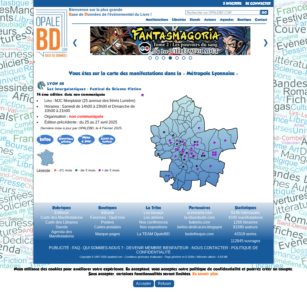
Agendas (227, 20)
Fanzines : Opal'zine (107, 217)
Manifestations (157, 20)
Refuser (164, 283)
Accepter (143, 283)
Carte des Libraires (61, 222)
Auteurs (210, 20)
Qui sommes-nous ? (103, 248)
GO (264, 12)
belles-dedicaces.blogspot (199, 227)
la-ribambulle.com (199, 217)
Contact (261, 20)
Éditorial (61, 213)
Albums (107, 213)
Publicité (59, 248)
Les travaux (153, 213)
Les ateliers (153, 217)
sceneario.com (199, 213)
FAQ (76, 248)
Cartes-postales (107, 227)
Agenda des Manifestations (61, 234)
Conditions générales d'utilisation (143, 256)
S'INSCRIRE (232, 3)
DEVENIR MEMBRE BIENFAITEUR (157, 248)
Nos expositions (153, 227)
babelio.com (199, 222)
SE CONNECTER (258, 3)
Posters (107, 222)
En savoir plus (205, 273)
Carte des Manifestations (62, 217)
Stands (195, 20)
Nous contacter (210, 248)
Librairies (179, 20)
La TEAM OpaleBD (153, 234)
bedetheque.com (199, 234)
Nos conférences (153, 222)
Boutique (244, 20)
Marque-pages (107, 234)
